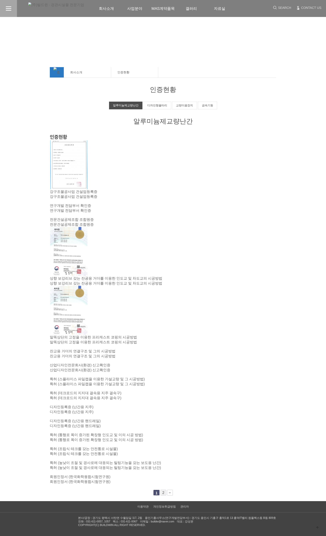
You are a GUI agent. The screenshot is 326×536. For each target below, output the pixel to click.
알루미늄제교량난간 (125, 105)
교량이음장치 (184, 105)
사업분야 (134, 8)
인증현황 (123, 72)
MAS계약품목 (163, 8)
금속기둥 (207, 105)
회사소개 (106, 8)
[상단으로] (317, 527)
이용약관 (143, 506)
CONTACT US (310, 8)
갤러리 (191, 8)
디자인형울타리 (157, 105)
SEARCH (284, 8)
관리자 (184, 506)
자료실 (219, 8)
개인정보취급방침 (164, 506)
